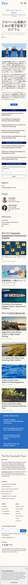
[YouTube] (11, 545)
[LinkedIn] (7, 545)
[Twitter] (9, 544)
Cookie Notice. (16, 579)
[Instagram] (5, 545)
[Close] (26, 568)
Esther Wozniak (12, 205)
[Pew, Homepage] (5, 3)
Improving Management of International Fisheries (14, 235)
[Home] (14, 456)
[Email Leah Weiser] (2, 226)
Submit (14, 176)
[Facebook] (2, 545)
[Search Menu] (21, 3)
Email (3, 170)
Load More (14, 104)
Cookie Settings (14, 582)
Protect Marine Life (17, 313)
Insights (4, 503)
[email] (9, 210)
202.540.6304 (5, 224)
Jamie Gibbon (11, 198)
